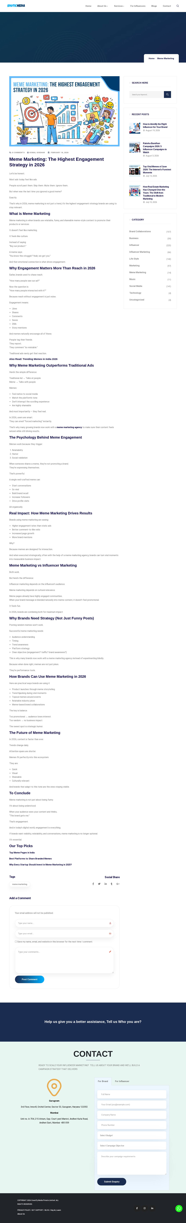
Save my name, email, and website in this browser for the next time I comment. (55, 941)
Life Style (134, 258)
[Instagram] (144, 1208)
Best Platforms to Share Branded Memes (30, 858)
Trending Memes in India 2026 (40, 359)
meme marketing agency (69, 427)
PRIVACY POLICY (23, 1210)
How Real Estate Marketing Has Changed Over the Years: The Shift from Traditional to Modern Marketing (156, 193)
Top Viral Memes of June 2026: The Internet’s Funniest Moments (157, 169)
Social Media (135, 286)
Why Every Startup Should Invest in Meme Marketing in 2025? (40, 864)
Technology (135, 293)
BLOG (47, 1210)
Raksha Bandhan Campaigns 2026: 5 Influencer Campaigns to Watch (155, 148)
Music (132, 279)
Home (152, 58)
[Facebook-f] (136, 1208)
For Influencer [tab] (122, 1081)
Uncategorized (136, 299)
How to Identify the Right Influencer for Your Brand (155, 125)
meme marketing (19, 884)
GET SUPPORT (37, 1210)
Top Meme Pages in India (22, 852)
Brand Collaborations (140, 231)
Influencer (134, 245)
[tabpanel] (131, 1137)
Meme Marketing (165, 58)
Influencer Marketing (139, 252)
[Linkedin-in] (152, 1208)
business (133, 238)
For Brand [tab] (103, 1081)
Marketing (134, 265)
